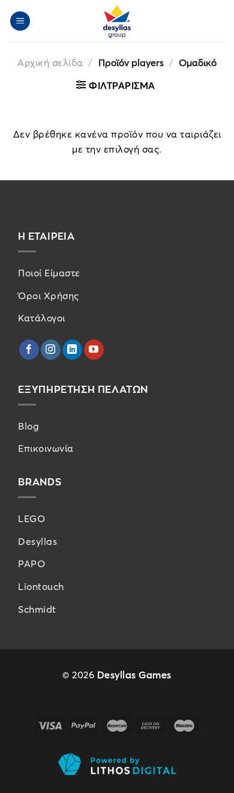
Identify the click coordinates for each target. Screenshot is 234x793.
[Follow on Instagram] (51, 349)
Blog (28, 426)
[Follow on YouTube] (94, 349)
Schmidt (37, 609)
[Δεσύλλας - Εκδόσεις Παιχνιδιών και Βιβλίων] (117, 21)
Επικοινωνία (46, 448)
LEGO (31, 518)
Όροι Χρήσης (48, 296)
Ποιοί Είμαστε (49, 273)
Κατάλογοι (41, 318)
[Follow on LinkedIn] (72, 349)
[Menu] (20, 21)
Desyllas (37, 541)
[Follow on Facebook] (29, 349)
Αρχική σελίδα (50, 62)
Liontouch (41, 586)
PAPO (31, 564)
